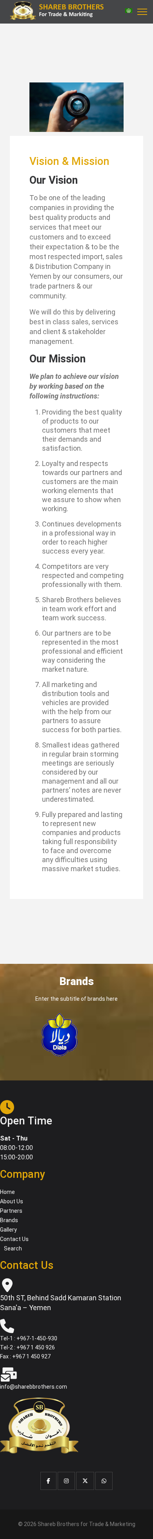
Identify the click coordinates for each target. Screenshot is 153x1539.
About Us (11, 1201)
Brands (9, 1220)
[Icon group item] (48, 1481)
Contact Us (14, 1239)
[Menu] (142, 12)
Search (13, 1248)
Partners (11, 1211)
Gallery (8, 1229)
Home (7, 1192)
